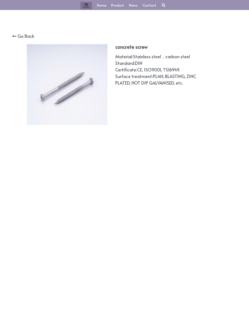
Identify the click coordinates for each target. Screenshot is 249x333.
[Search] (164, 5)
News (133, 5)
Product (117, 5)
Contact (149, 5)
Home (101, 5)
